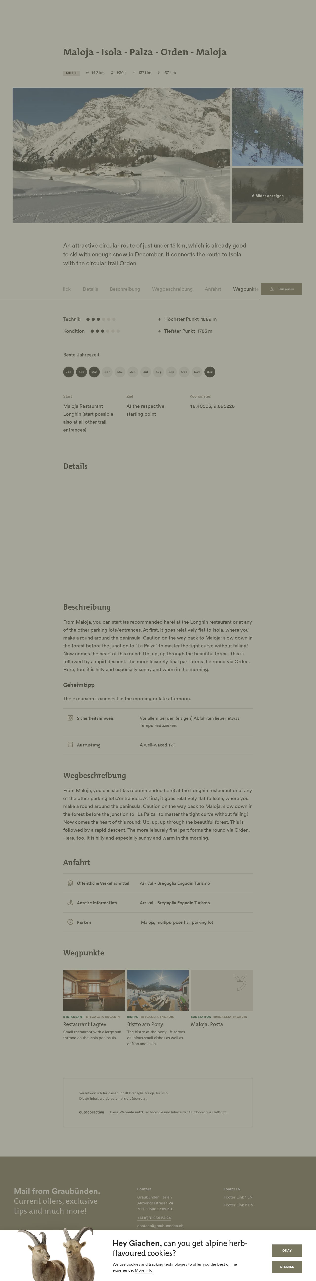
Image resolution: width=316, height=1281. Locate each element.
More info (143, 1270)
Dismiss (287, 1267)
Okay (287, 1250)
